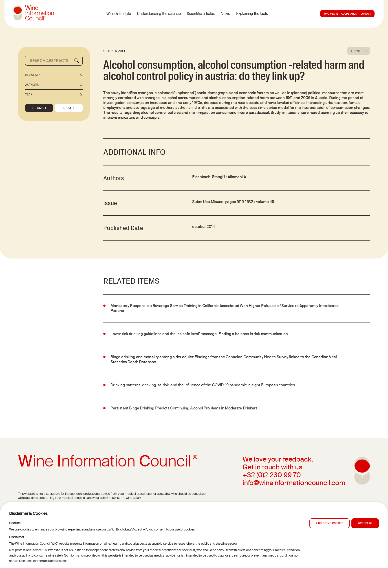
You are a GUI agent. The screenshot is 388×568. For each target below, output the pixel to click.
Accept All (365, 523)
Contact (366, 14)
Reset (68, 108)
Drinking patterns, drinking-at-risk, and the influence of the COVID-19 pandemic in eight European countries (202, 385)
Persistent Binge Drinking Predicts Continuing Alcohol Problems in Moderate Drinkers (184, 408)
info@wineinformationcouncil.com (293, 483)
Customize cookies (329, 523)
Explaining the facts (252, 14)
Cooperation (349, 14)
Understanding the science (159, 14)
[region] (194, 535)
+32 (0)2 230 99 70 (271, 476)
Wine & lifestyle (118, 14)
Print (356, 51)
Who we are (330, 14)
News (225, 14)
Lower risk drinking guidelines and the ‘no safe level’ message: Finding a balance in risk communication (199, 334)
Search (39, 108)
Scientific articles (200, 14)
